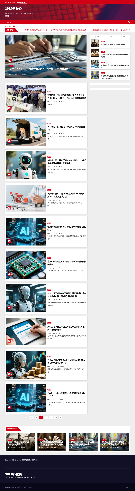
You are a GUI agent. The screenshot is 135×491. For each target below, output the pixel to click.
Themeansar (31, 487)
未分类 (10, 62)
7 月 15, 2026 (53, 268)
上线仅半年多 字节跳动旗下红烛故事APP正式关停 (51, 443)
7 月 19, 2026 (53, 101)
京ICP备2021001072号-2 (30, 460)
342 (55, 417)
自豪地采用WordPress (11, 487)
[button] (129, 22)
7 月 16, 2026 (53, 133)
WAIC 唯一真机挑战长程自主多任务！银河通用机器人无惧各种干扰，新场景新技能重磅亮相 (66, 98)
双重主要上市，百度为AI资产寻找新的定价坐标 (82, 443)
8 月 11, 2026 (14, 74)
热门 (111, 36)
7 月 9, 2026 (52, 366)
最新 (97, 36)
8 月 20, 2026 (13, 447)
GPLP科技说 (13, 8)
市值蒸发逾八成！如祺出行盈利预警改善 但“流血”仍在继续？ (44, 67)
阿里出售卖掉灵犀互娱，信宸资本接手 (19, 443)
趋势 (124, 36)
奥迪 (14, 26)
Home (9, 22)
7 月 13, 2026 (53, 333)
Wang (23, 74)
